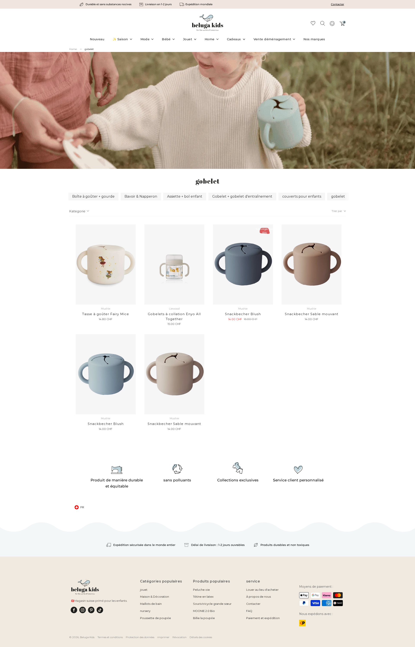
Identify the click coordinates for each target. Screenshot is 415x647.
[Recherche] (322, 23)
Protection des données (140, 637)
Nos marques (314, 39)
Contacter (337, 4)
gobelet (89, 49)
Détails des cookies (201, 637)
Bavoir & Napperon (140, 196)
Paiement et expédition (263, 618)
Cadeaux (234, 39)
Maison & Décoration (154, 596)
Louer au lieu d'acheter (262, 589)
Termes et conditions (110, 637)
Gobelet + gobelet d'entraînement (242, 196)
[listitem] (106, 4)
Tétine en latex (203, 596)
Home (210, 39)
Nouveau (97, 39)
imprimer (163, 637)
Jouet (187, 39)
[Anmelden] (332, 25)
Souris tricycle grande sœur (212, 603)
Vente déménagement (272, 39)
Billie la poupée (204, 618)
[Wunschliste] (313, 23)
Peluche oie (201, 589)
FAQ (249, 611)
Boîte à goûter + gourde (93, 196)
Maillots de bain (151, 603)
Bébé (166, 39)
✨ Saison (120, 39)
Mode (145, 39)
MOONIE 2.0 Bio (204, 611)
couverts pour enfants (301, 196)
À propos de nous (258, 596)
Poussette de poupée (155, 618)
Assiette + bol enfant (184, 196)
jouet (143, 589)
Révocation (179, 637)
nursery (145, 611)
